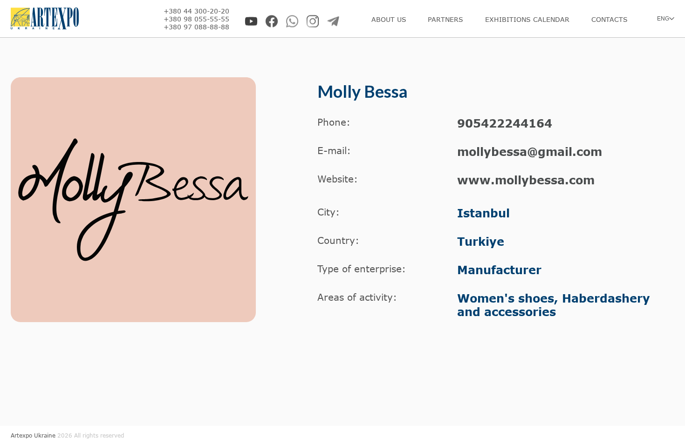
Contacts (609, 19)
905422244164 (504, 123)
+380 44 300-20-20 (196, 11)
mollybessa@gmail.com (529, 151)
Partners (445, 19)
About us (388, 19)
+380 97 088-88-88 (196, 27)
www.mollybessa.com (526, 180)
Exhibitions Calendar (527, 19)
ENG (663, 18)
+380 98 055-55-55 (196, 19)
